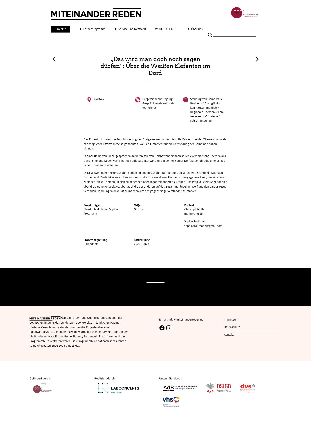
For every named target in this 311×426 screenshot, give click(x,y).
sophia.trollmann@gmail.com (203, 226)
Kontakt (229, 335)
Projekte (60, 29)
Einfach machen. (54, 60)
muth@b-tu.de (193, 214)
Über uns (197, 29)
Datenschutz (232, 327)
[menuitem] (65, 29)
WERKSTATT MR (165, 29)
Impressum (231, 319)
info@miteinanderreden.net (186, 319)
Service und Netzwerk (132, 29)
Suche (210, 35)
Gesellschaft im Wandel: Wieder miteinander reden (257, 58)
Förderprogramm (94, 29)
